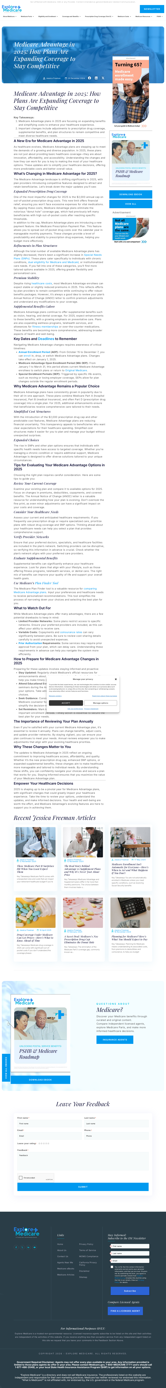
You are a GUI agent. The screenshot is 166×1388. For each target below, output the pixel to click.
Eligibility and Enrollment (47, 16)
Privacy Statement (91, 709)
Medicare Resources (142, 16)
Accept (66, 703)
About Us (61, 1250)
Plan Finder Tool (46, 583)
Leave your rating (26, 1143)
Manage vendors (55, 696)
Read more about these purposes (104, 696)
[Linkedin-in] (28, 1247)
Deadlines (46, 339)
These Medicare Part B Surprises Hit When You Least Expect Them (35, 868)
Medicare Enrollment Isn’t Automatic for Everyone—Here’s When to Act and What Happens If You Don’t (130, 869)
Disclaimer (84, 1271)
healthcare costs (42, 283)
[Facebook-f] (16, 1247)
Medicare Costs (123, 16)
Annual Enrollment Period (34, 352)
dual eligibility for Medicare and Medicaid (53, 262)
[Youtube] (34, 1247)
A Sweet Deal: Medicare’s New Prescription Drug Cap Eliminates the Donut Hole (81, 939)
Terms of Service (87, 1250)
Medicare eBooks (65, 1268)
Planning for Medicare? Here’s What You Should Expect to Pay (129, 938)
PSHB (159, 16)
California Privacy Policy (88, 1263)
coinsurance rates (71, 632)
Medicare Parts (26, 16)
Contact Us (62, 1256)
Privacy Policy (86, 1244)
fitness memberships (45, 326)
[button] (116, 679)
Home (60, 1244)
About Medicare (9, 16)
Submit (83, 1187)
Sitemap (83, 1277)
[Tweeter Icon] (22, 1247)
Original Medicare (76, 370)
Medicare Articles (65, 1274)
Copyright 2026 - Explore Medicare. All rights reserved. (83, 1353)
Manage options (100, 703)
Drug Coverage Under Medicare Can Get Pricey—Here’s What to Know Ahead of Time (35, 937)
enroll (27, 355)
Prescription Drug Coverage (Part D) (98, 16)
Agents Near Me (65, 1262)
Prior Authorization (30, 643)
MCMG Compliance (88, 1256)
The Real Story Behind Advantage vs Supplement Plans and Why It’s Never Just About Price (82, 870)
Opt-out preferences (75, 709)
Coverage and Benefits (70, 16)
